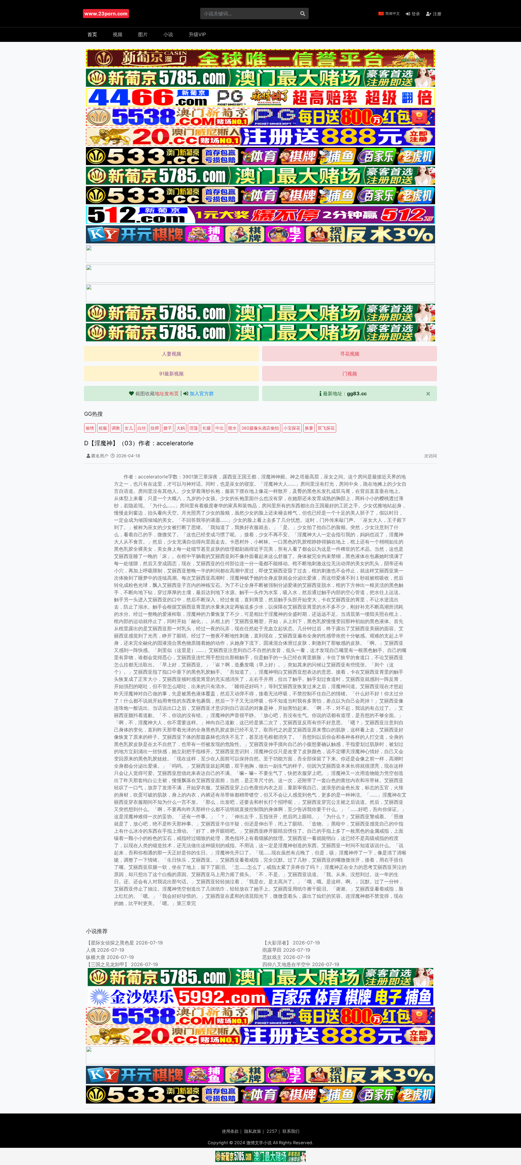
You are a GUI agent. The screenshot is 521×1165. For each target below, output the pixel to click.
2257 (272, 1131)
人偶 (91, 950)
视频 (117, 34)
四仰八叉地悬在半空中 (286, 964)
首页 (92, 34)
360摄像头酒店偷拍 (260, 428)
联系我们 (291, 1131)
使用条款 (230, 1131)
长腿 (206, 428)
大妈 (180, 428)
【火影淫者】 (276, 943)
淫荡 (193, 428)
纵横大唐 (95, 957)
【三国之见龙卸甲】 (107, 964)
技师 (154, 428)
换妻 (309, 428)
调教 (116, 428)
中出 (219, 428)
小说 (168, 34)
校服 (103, 428)
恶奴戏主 (272, 957)
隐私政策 (252, 1131)
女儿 (129, 428)
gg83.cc (357, 393)
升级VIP (197, 34)
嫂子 (167, 428)
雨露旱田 (272, 950)
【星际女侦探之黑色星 (110, 943)
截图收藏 (157, 393)
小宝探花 (291, 428)
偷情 (90, 428)
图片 (143, 34)
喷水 (232, 428)
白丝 (141, 428)
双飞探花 (326, 428)
